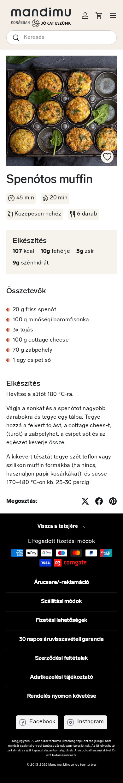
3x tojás (23, 330)
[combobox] (61, 38)
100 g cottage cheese (41, 340)
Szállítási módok (61, 601)
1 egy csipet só (32, 360)
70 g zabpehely (32, 350)
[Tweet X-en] (85, 501)
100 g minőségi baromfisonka (51, 320)
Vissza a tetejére (58, 526)
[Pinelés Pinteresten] (113, 501)
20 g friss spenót (34, 310)
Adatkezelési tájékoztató (61, 677)
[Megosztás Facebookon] (99, 501)
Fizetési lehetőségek (61, 620)
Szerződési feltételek (61, 658)
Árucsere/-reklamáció (61, 583)
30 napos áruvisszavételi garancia (61, 639)
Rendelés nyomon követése (61, 696)
